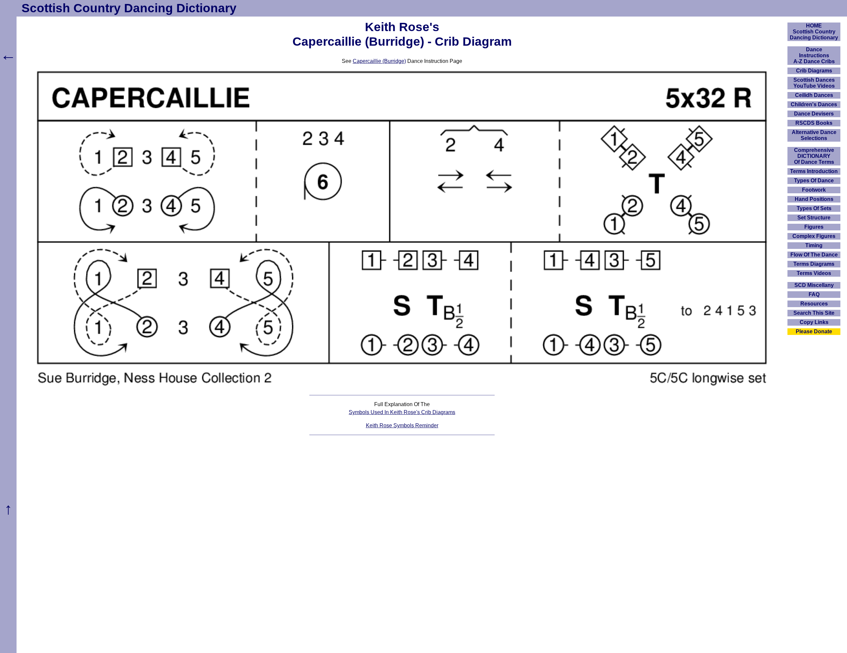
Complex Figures (813, 236)
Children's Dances (814, 104)
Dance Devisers (814, 114)
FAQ (814, 294)
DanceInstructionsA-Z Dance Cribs (814, 55)
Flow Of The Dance (814, 254)
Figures (814, 227)
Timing (814, 245)
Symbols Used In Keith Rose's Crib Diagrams (402, 412)
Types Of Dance (814, 180)
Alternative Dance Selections (814, 135)
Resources (814, 303)
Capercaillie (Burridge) (379, 61)
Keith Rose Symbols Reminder (402, 425)
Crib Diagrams (814, 70)
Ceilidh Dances (814, 95)
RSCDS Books (813, 123)
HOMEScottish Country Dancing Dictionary (814, 31)
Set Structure (813, 217)
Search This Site (813, 313)
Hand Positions (814, 199)
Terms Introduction (814, 171)
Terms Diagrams (813, 264)
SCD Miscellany (814, 285)
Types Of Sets (814, 208)
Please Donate (814, 331)
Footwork (814, 190)
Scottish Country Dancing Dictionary (129, 8)
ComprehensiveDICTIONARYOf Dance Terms (814, 156)
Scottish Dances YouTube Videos (814, 83)
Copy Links (814, 322)
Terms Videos (814, 273)
